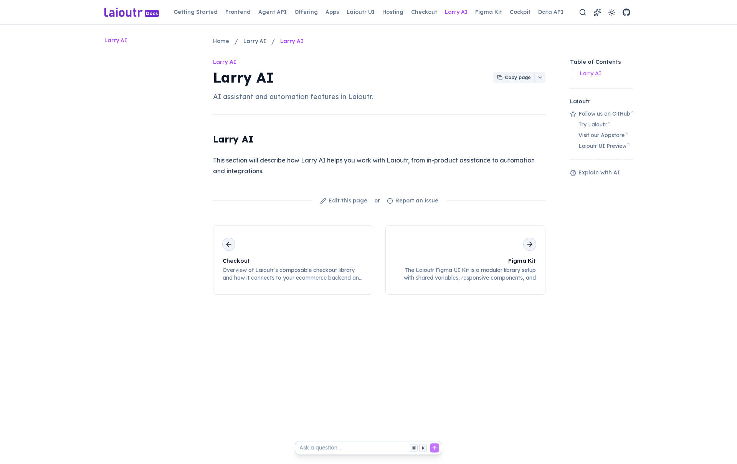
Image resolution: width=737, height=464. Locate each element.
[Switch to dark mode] (612, 12)
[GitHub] (626, 12)
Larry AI (233, 139)
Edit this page (348, 200)
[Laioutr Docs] (131, 12)
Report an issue (416, 200)
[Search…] (583, 12)
